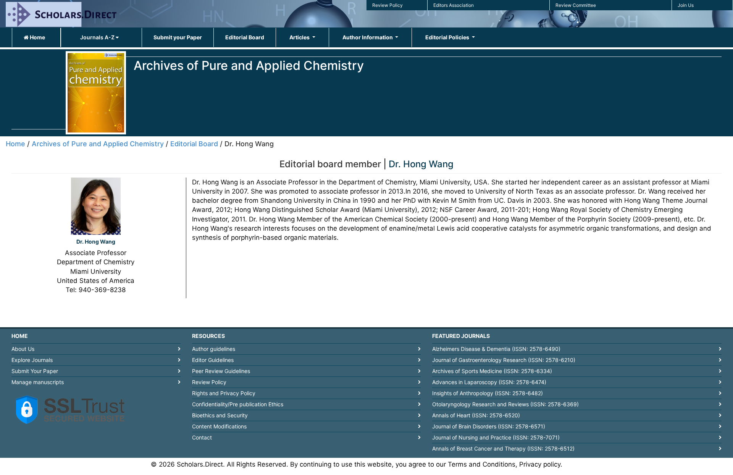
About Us (22, 349)
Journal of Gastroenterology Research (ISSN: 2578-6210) (503, 360)
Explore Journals (32, 360)
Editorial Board (244, 37)
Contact (202, 437)
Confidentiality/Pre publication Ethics (237, 404)
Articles (300, 37)
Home (37, 37)
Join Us (686, 5)
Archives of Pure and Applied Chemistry (98, 144)
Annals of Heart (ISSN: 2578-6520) (476, 415)
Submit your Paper (177, 37)
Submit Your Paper (34, 371)
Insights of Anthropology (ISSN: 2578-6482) (487, 393)
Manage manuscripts (37, 382)
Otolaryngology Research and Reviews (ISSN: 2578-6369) (505, 404)
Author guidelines (213, 349)
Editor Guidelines (213, 360)
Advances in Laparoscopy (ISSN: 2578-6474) (489, 382)
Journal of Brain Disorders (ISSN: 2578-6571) (488, 426)
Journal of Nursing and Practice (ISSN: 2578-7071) (496, 437)
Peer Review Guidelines (221, 371)
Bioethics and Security (220, 415)
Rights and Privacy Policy (223, 393)
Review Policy (387, 5)
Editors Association (453, 5)
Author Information (368, 37)
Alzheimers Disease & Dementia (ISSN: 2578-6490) (496, 349)
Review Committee (575, 5)
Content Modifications (219, 426)
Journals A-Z (98, 37)
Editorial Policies (447, 37)
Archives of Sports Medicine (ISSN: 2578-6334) (492, 371)
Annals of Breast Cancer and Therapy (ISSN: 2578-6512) (503, 448)
